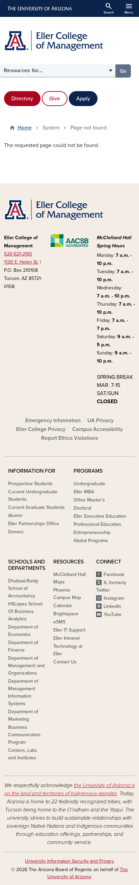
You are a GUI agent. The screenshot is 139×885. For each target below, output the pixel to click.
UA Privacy (100, 420)
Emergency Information (53, 420)
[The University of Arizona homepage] (39, 8)
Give (54, 98)
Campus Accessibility (97, 429)
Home (25, 127)
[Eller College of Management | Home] (69, 40)
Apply (83, 98)
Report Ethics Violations (69, 438)
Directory (22, 98)
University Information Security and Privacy (69, 861)
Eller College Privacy (40, 429)
